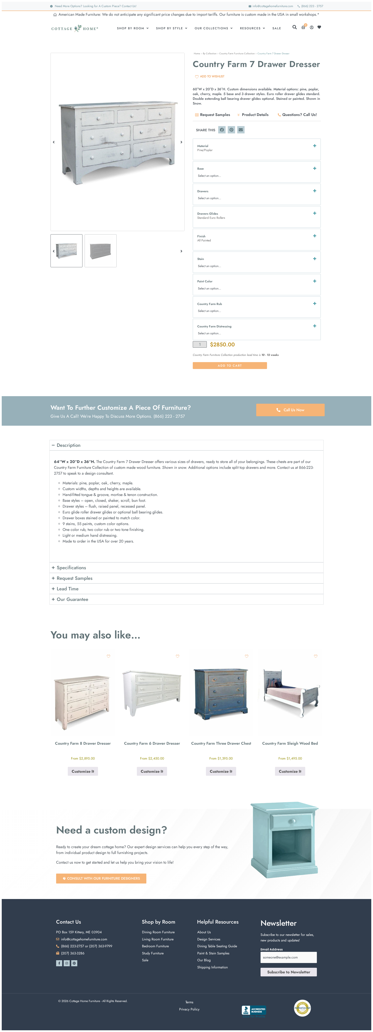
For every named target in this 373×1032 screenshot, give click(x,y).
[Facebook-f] (59, 963)
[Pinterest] (74, 963)
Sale (276, 28)
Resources (250, 28)
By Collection (210, 53)
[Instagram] (67, 963)
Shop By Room (130, 28)
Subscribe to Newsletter (288, 972)
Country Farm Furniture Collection (237, 53)
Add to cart (230, 365)
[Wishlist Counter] (320, 27)
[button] (54, 142)
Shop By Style (169, 28)
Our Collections (211, 28)
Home (197, 53)
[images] (118, 142)
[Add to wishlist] (108, 656)
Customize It (83, 771)
